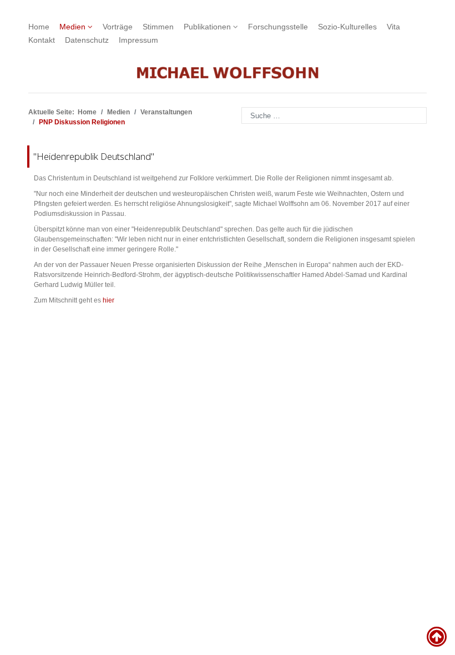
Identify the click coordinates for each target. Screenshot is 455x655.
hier (108, 300)
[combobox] (334, 115)
